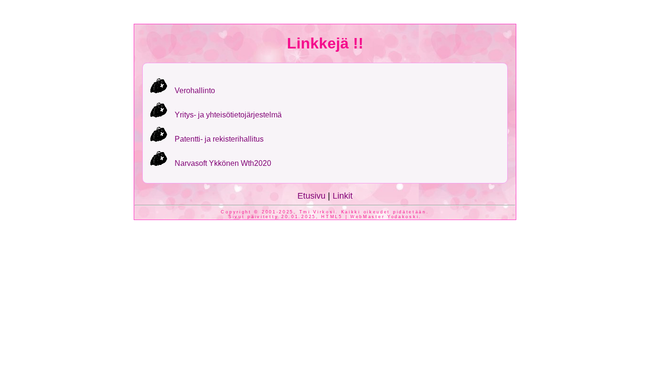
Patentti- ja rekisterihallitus (219, 139)
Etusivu (311, 196)
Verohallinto (195, 90)
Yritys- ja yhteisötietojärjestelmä (228, 115)
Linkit (343, 196)
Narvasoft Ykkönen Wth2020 (223, 163)
